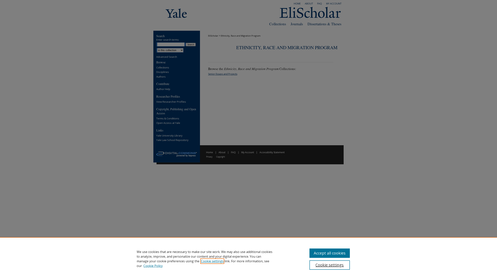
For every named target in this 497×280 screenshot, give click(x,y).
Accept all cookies (330, 253)
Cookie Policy (153, 266)
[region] (248, 258)
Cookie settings (212, 261)
